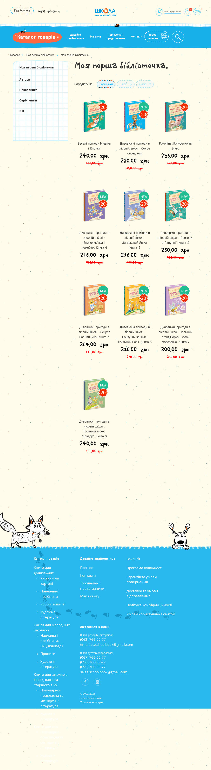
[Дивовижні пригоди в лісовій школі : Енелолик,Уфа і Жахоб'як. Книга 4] (94, 205)
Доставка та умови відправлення (142, 593)
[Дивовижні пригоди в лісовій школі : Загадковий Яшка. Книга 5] (135, 205)
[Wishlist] (187, 12)
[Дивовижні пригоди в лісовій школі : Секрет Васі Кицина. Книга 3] (94, 300)
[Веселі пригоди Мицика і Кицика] (94, 116)
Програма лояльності (144, 567)
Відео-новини (153, 36)
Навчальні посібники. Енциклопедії (51, 640)
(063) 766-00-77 (49, 11)
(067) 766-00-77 (93, 657)
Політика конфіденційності (149, 605)
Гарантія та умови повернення (142, 579)
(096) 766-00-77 (93, 662)
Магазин (95, 36)
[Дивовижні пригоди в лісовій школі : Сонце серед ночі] (135, 116)
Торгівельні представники (116, 36)
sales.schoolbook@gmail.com (103, 672)
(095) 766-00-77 (93, 666)
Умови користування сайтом (151, 614)
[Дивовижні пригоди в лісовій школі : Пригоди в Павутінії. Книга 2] (175, 205)
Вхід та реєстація (172, 11)
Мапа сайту (89, 596)
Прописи (47, 653)
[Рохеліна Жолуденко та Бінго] (175, 116)
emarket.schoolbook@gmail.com (106, 644)
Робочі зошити (52, 604)
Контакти (136, 36)
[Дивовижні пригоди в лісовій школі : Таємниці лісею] (94, 394)
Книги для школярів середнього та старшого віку (51, 679)
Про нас (86, 567)
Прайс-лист (22, 10)
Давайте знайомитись (75, 36)
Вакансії (133, 558)
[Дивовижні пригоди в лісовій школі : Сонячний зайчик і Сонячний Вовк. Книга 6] (135, 300)
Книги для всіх (46, 726)
